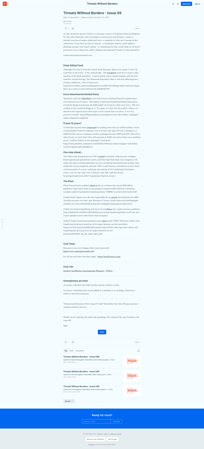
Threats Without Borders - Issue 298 (81, 357)
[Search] (173, 4)
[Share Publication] (178, 4)
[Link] (60, 65)
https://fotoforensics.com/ (109, 256)
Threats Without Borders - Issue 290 (81, 371)
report (104, 220)
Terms (106, 434)
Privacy (99, 434)
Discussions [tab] (80, 351)
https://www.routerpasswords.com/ (78, 251)
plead (92, 185)
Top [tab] (66, 351)
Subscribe (186, 4)
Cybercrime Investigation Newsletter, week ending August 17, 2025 (88, 389)
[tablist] (74, 351)
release (109, 209)
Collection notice (115, 434)
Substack (91, 444)
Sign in (197, 4)
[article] (102, 361)
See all (67, 401)
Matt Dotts (67, 21)
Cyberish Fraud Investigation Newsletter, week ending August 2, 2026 (88, 360)
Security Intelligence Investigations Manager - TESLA (88, 270)
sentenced (91, 127)
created (101, 156)
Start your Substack (96, 439)
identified (86, 98)
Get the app (112, 439)
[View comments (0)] (84, 365)
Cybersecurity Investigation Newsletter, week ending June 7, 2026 (87, 374)
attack (114, 197)
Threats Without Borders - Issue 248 (81, 386)
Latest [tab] (71, 351)
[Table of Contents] (2, 224)
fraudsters (111, 72)
